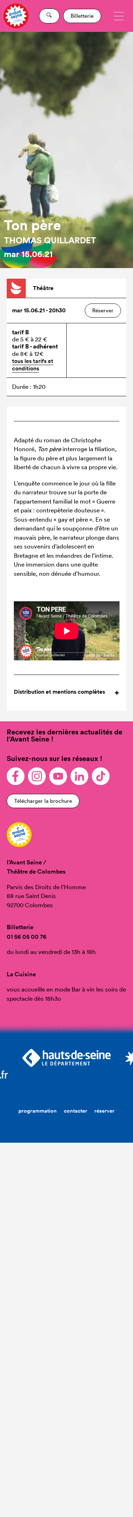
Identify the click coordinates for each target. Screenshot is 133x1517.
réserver (104, 1110)
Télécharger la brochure (43, 800)
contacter (75, 1110)
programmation (37, 1110)
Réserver (102, 310)
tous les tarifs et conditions (32, 364)
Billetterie (82, 15)
